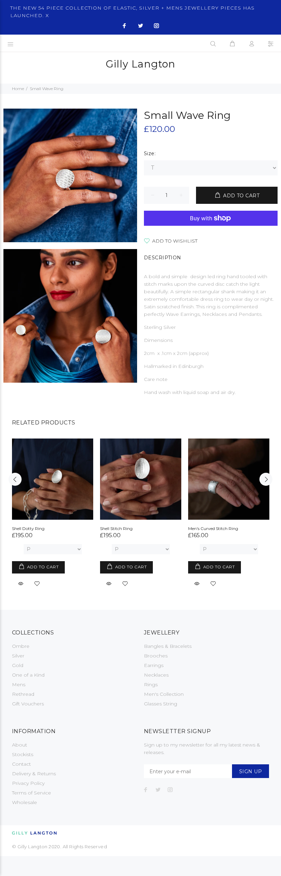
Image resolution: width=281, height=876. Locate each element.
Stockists (22, 754)
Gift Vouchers (28, 704)
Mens (18, 684)
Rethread (23, 694)
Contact (21, 764)
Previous (15, 479)
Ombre (20, 646)
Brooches (156, 656)
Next (265, 479)
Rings (151, 684)
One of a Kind (28, 675)
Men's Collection (164, 694)
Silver (18, 656)
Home (18, 88)
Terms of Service (31, 793)
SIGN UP (250, 771)
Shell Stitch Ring (116, 528)
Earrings (153, 665)
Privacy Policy (28, 783)
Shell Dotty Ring (28, 528)
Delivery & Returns (34, 773)
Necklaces (156, 675)
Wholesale (24, 802)
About (19, 745)
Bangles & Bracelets (168, 646)
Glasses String (160, 704)
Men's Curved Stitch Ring (213, 528)
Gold (17, 665)
